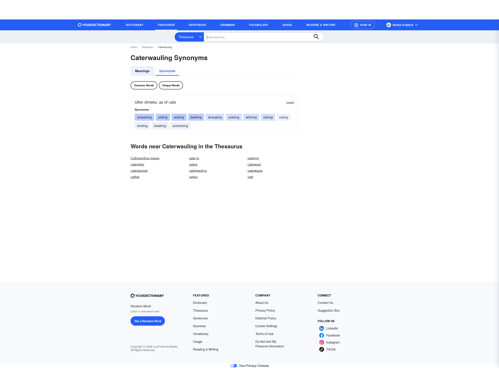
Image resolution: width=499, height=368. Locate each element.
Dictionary (200, 302)
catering (253, 158)
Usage (197, 341)
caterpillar (137, 164)
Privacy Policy (265, 310)
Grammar (199, 326)
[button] (362, 25)
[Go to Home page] (94, 25)
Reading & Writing (205, 349)
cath (250, 177)
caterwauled (139, 170)
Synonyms (167, 71)
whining (251, 117)
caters (193, 164)
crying (283, 117)
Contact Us (325, 302)
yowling (233, 117)
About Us (261, 302)
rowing (268, 117)
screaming (144, 117)
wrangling (215, 117)
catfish (135, 177)
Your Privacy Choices (254, 365)
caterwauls (255, 170)
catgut (193, 177)
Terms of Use (264, 333)
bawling (196, 117)
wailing (179, 117)
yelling (162, 117)
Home (134, 47)
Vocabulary (201, 333)
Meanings (142, 71)
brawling (160, 125)
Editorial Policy (265, 318)
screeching (180, 125)
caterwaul (254, 164)
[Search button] (318, 37)
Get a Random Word (147, 321)
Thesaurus (186, 37)
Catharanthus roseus (145, 158)
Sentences (200, 318)
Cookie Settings (266, 326)
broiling (142, 125)
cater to (194, 158)
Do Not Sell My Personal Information (269, 343)
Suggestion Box (329, 310)
